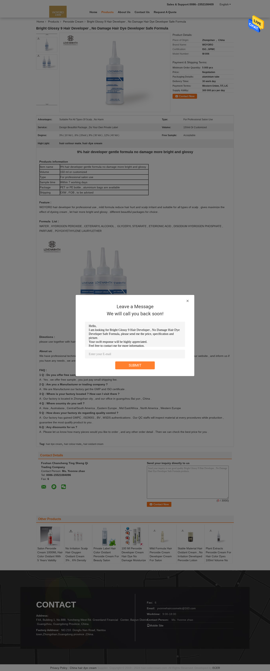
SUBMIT (135, 365)
